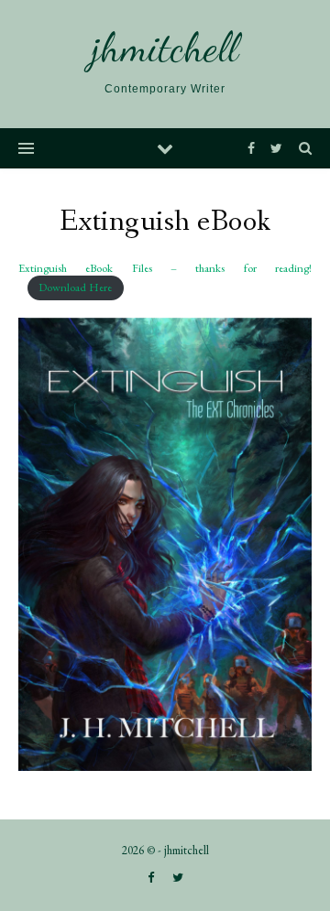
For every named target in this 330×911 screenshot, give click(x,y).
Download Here (75, 287)
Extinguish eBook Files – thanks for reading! (165, 268)
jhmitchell (165, 48)
